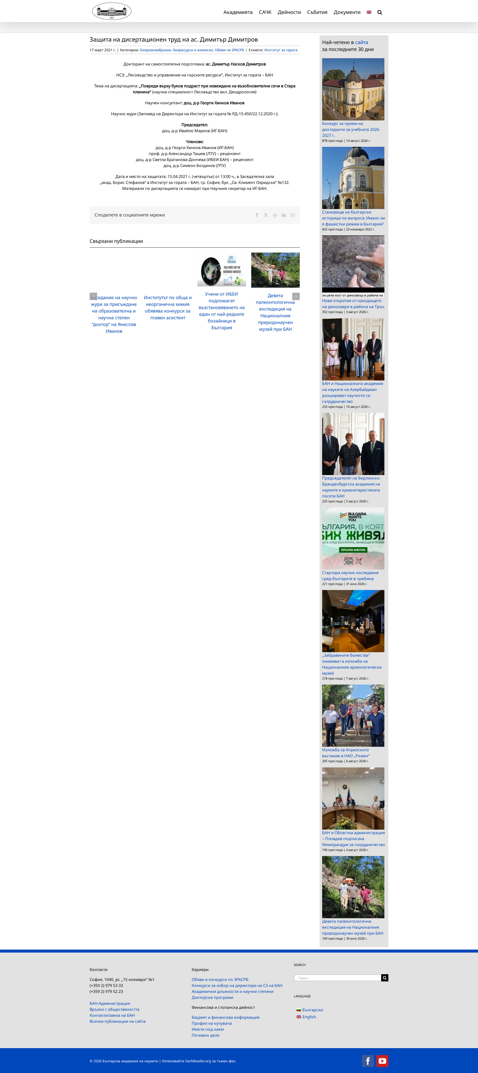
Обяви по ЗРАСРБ (229, 50)
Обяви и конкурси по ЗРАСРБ (220, 979)
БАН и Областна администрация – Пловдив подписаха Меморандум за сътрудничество (353, 838)
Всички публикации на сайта (118, 1021)
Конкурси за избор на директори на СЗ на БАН (237, 985)
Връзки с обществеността (114, 1009)
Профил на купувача (212, 1023)
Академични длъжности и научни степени (233, 991)
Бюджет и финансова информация (225, 1017)
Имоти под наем (208, 1029)
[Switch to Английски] (369, 11)
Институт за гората (281, 50)
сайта (361, 42)
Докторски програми (212, 997)
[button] (379, 11)
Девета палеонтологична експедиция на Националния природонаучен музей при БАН (352, 927)
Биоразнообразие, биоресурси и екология (176, 50)
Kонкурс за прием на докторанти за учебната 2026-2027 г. (351, 129)
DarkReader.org (198, 1061)
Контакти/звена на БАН (112, 1015)
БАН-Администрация (110, 1003)
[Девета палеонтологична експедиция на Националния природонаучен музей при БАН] (275, 255)
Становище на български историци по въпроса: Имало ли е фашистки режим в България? (353, 218)
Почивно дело (206, 1035)
